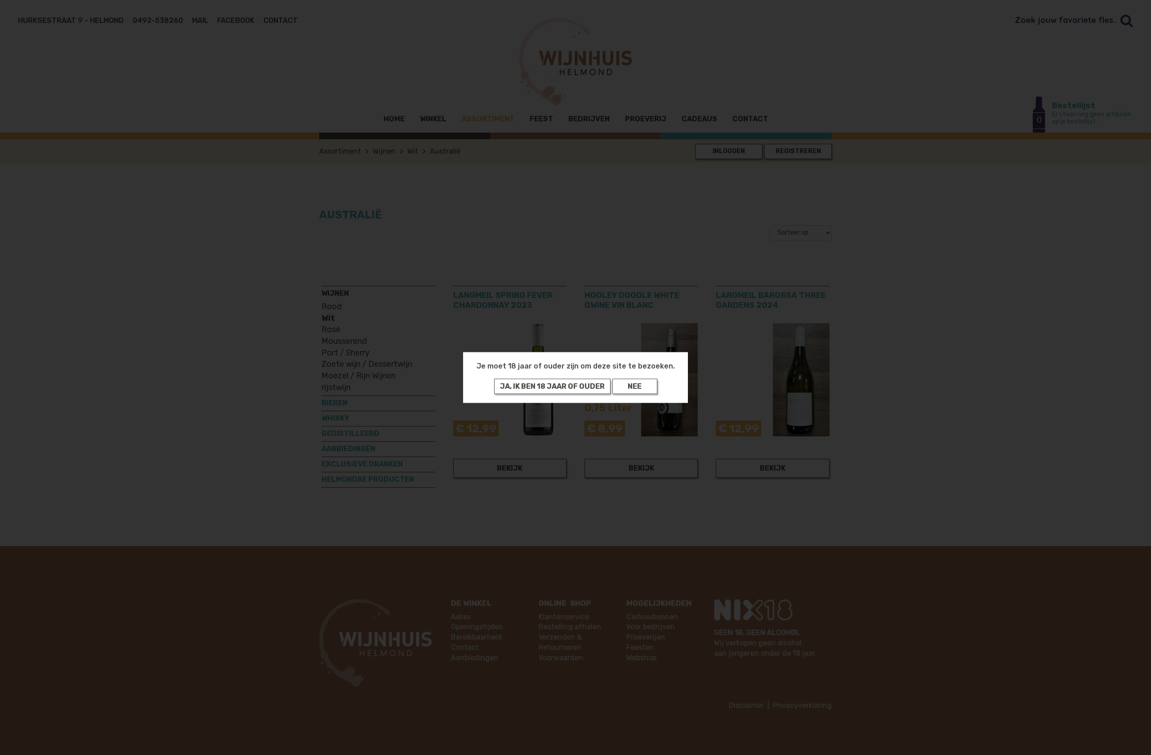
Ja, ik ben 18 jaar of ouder (552, 386)
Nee (635, 386)
